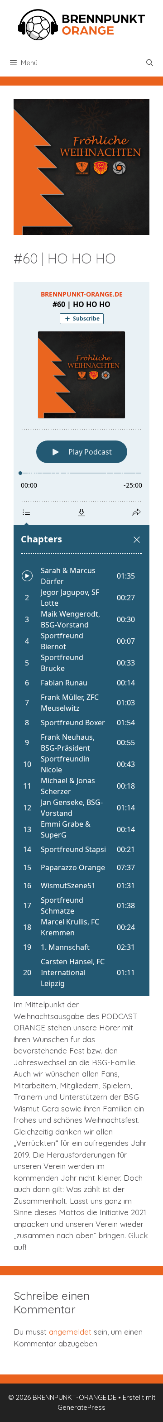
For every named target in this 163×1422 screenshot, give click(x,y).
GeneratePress (81, 1407)
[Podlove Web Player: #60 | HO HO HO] (81, 639)
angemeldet (70, 1331)
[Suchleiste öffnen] (149, 63)
